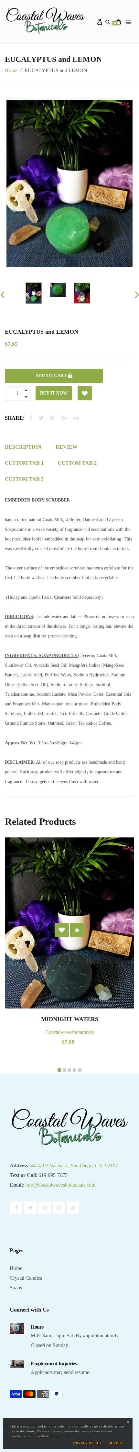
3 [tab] (69, 1070)
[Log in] (101, 21)
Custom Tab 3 (24, 479)
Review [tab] (67, 447)
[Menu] (129, 21)
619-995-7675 (53, 1175)
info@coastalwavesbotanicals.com (60, 1185)
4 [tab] (74, 1070)
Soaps (16, 1287)
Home (11, 70)
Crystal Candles (26, 1278)
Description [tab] (23, 447)
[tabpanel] (69, 951)
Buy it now (54, 393)
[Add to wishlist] (85, 393)
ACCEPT (115, 1443)
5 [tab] (79, 1070)
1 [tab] (59, 1070)
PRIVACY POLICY (87, 1443)
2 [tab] (64, 1070)
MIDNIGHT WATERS (69, 1019)
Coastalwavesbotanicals (69, 1032)
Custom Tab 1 (24, 463)
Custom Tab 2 (77, 463)
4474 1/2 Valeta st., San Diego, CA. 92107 (74, 1165)
